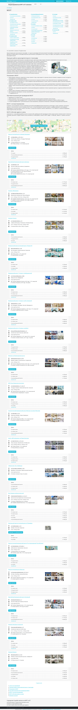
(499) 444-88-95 (12, 665)
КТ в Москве (9, 7)
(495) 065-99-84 (12, 147)
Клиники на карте (13, 695)
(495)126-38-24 (12, 479)
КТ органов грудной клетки (15, 15)
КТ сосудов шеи (34, 29)
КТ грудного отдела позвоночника (13, 45)
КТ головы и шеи (13, 20)
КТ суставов (54, 14)
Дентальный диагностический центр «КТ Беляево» (20, 523)
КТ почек (33, 19)
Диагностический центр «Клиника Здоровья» (19, 134)
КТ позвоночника (13, 36)
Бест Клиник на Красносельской (16, 493)
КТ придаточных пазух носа (15, 24)
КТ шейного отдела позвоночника (13, 42)
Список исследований (14, 685)
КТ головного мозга (13, 22)
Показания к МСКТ (13, 689)
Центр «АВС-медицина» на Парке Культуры (18, 438)
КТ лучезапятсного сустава (58, 26)
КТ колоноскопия (34, 20)
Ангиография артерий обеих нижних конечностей (36, 31)
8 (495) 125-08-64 (59, 1)
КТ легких (12, 17)
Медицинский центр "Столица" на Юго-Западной (20, 300)
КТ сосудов (33, 24)
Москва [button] (14, 1)
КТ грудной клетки (13, 14)
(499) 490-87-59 (12, 638)
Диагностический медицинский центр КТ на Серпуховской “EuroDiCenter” (26, 543)
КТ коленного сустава (57, 17)
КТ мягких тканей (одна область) (14, 30)
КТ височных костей (14, 25)
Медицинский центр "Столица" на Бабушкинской (20, 273)
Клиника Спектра (12, 218)
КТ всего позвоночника (14, 37)
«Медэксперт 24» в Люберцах (15, 465)
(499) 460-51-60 (12, 555)
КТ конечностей (55, 29)
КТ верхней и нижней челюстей (14, 28)
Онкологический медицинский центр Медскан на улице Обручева (24, 410)
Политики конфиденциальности (47, 709)
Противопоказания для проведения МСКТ (19, 690)
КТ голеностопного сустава (58, 25)
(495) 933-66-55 (12, 610)
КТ (40, 4)
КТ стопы (33, 41)
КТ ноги (54, 31)
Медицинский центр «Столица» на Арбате (18, 328)
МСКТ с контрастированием (16, 692)
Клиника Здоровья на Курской (15, 624)
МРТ (35, 4)
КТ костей (33, 34)
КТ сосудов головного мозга (36, 25)
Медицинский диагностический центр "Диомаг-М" (20, 245)
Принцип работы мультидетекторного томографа (21, 687)
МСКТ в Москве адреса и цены (16, 694)
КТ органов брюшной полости (37, 14)
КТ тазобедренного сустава (58, 21)
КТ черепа (33, 39)
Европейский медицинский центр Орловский (19, 597)
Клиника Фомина (12, 652)
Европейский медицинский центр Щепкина (18, 162)
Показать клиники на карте (39, 125)
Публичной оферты (57, 709)
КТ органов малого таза (35, 17)
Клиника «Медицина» (13, 190)
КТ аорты (33, 27)
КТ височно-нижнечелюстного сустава (58, 20)
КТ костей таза (34, 38)
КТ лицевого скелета (14, 32)
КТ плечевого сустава (57, 23)
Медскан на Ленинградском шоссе (16, 355)
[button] (48, 139)
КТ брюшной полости (35, 15)
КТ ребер (33, 36)
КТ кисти (54, 15)
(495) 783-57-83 (12, 583)
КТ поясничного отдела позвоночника (14, 40)
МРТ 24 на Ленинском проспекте (16, 383)
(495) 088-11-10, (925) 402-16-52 (15, 532)
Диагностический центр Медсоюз (16, 569)
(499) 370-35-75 (12, 506)
